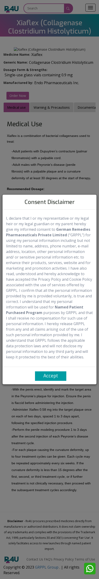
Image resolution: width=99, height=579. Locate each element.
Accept (50, 376)
